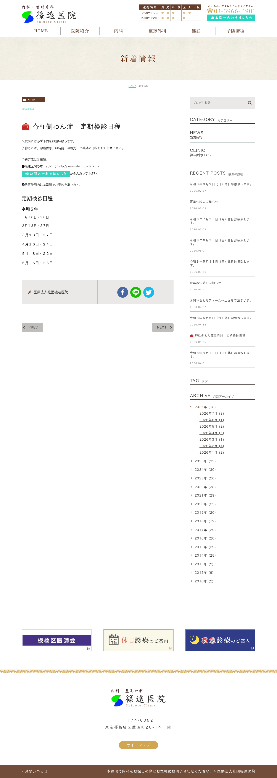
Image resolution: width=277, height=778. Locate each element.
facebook (122, 292)
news (31, 99)
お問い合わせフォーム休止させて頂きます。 (221, 300)
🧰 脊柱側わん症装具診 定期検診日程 (218, 335)
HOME (132, 86)
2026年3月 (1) (212, 439)
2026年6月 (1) (212, 420)
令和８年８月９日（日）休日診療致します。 (221, 184)
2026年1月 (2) (212, 452)
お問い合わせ (36, 771)
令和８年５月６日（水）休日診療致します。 (221, 318)
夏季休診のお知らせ (204, 201)
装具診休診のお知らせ (206, 282)
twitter (148, 292)
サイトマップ (138, 745)
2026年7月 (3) (212, 413)
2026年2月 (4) (212, 446)
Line (135, 292)
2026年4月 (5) (212, 433)
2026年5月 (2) (212, 426)
